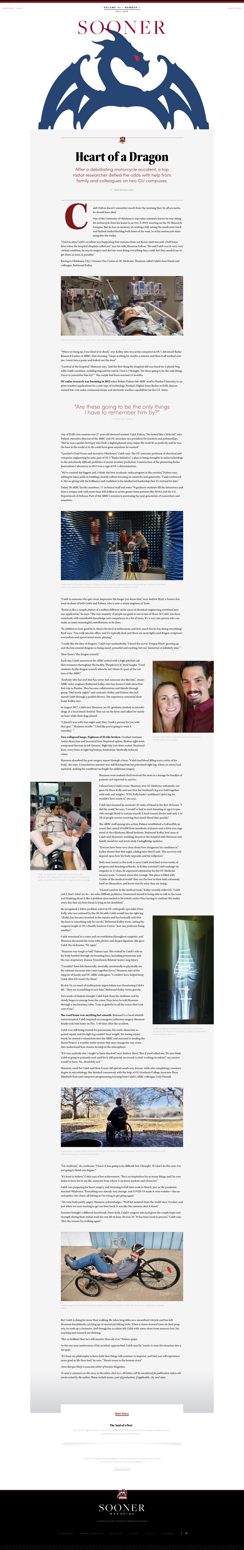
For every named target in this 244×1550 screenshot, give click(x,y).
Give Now (133, 1533)
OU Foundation (65, 1533)
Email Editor (168, 1533)
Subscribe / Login (12, 8)
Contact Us (150, 1533)
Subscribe (122, 1468)
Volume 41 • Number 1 (122, 8)
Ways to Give (115, 1533)
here (118, 1373)
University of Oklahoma (91, 1533)
